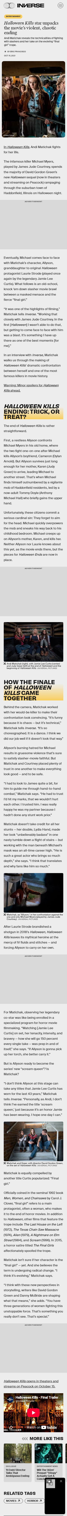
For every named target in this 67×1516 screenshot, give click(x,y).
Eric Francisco (18, 51)
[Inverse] (31, 5)
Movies (11, 1500)
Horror (32, 1500)
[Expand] (49, 1481)
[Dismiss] (61, 1481)
